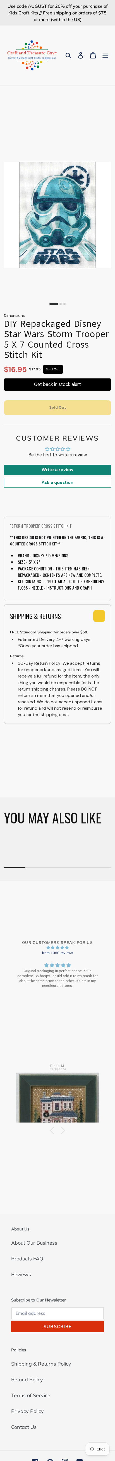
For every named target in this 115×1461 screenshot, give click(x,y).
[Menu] (105, 55)
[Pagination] (53, 304)
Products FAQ (27, 1258)
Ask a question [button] (57, 482)
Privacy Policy (27, 1411)
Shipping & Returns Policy (41, 1364)
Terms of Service (30, 1395)
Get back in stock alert (57, 384)
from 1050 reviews (57, 953)
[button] (53, 1130)
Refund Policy (27, 1379)
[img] (57, 947)
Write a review (57, 469)
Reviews (21, 1274)
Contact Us (24, 1427)
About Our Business (34, 1243)
